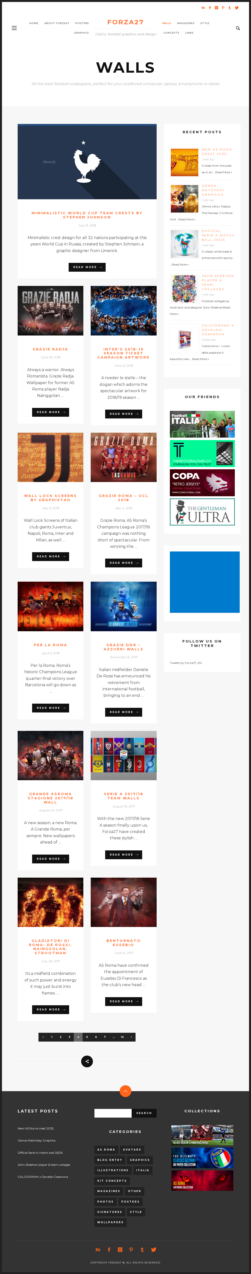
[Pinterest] (223, 8)
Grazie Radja (50, 349)
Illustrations (113, 1170)
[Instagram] (216, 8)
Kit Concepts (112, 1180)
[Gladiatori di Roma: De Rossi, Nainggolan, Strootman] (42, 902)
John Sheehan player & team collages (44, 1165)
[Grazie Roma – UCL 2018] (116, 457)
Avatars (132, 1149)
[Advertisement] (205, 582)
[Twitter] (236, 8)
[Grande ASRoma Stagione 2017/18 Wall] (42, 755)
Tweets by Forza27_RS (186, 663)
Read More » (223, 172)
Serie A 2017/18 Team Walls (123, 796)
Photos (105, 1201)
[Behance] (203, 8)
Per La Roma (50, 645)
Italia (143, 1170)
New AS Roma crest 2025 (35, 1128)
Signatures (109, 1212)
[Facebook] (210, 8)
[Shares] (87, 1061)
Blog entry (109, 1160)
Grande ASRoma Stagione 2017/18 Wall (51, 798)
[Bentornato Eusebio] (116, 902)
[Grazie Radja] (42, 310)
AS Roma (106, 1149)
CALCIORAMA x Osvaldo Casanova (218, 329)
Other (134, 1191)
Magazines (108, 1191)
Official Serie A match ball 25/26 (218, 235)
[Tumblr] (230, 8)
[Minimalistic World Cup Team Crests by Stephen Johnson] (79, 161)
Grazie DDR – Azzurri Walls (124, 647)
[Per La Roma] (42, 606)
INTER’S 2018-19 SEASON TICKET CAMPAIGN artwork (123, 353)
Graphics (140, 1160)
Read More (85, 267)
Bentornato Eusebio (123, 943)
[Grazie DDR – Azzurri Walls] (116, 606)
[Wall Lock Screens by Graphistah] (42, 457)
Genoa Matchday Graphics (213, 190)
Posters (130, 1201)
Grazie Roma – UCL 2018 (124, 498)
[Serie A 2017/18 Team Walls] (116, 755)
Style (136, 1212)
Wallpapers (110, 1222)
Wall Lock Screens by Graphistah (50, 498)
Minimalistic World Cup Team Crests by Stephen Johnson (87, 215)
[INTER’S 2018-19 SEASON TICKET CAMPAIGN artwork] (116, 310)
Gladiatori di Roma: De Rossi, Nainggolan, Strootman (50, 947)
